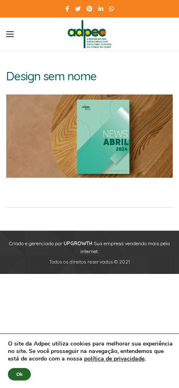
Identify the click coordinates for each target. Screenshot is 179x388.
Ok (19, 374)
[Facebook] (67, 8)
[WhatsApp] (111, 8)
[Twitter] (78, 8)
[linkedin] (100, 8)
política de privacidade (114, 359)
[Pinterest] (89, 8)
